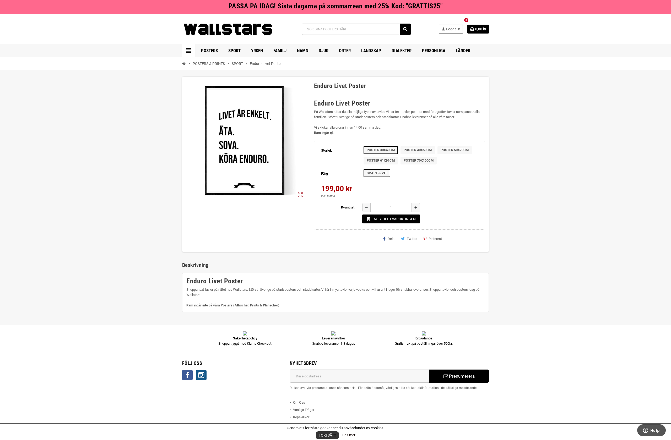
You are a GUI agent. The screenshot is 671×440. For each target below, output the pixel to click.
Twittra (412, 239)
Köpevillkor (301, 417)
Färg (324, 173)
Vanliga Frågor (303, 410)
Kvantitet (347, 207)
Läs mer (348, 435)
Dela (391, 239)
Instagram (201, 375)
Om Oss (299, 402)
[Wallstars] (228, 29)
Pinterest (435, 239)
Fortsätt (327, 435)
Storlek (326, 150)
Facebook (187, 375)
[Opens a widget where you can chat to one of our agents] (651, 430)
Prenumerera (461, 376)
